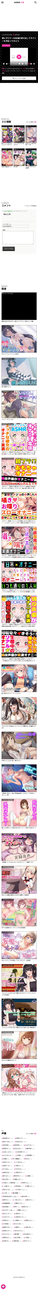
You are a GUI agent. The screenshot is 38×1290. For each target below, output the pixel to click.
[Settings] (34, 63)
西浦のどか (7, 1231)
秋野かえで (21, 1138)
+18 (19, 2)
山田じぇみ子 (8, 1152)
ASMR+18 (21, 1277)
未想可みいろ (20, 1217)
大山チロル (30, 1145)
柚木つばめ (8, 1142)
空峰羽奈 (17, 1241)
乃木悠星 (7, 1224)
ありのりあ (19, 1224)
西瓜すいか (8, 1162)
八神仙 (28, 1237)
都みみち (31, 1200)
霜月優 (18, 1234)
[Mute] (26, 63)
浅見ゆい (19, 1213)
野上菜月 (7, 1179)
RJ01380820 (6, 45)
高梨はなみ (8, 1172)
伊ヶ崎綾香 (17, 1159)
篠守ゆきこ (19, 1176)
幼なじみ (32, 71)
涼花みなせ (21, 1142)
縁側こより (23, 1210)
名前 (19, 224)
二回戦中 (18, 1220)
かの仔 (6, 1193)
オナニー (18, 71)
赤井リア (27, 1241)
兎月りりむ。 (8, 1189)
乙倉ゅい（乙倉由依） (11, 1183)
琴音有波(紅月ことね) (11, 1196)
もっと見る (30, 122)
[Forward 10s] (22, 63)
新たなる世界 (29, 68)
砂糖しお (31, 1186)
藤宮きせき (8, 1227)
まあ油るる (28, 1234)
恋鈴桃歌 (31, 1155)
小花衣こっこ (22, 1189)
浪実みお (7, 1220)
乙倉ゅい (19, 1165)
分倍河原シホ (22, 1152)
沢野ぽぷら (20, 1172)
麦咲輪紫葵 (8, 1203)
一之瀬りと (8, 1186)
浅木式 (28, 1159)
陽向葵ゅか (8, 1138)
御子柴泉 (7, 1145)
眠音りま (27, 1207)
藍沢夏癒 (17, 1193)
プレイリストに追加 (20, 78)
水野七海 (29, 1227)
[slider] (9, 64)
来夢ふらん (27, 1183)
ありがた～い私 (9, 1210)
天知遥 (20, 1155)
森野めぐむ (30, 1220)
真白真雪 (7, 1207)
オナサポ (12, 71)
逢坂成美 (18, 1145)
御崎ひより (19, 1179)
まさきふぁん (20, 1231)
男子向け (17, 35)
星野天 (18, 1227)
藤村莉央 (31, 1148)
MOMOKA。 (20, 1169)
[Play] (4, 63)
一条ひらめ (19, 1200)
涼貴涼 (6, 1159)
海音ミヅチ (8, 1165)
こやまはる (20, 1162)
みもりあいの (8, 1155)
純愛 (3, 73)
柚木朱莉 (26, 1196)
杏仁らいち (8, 1213)
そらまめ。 (8, 1169)
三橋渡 (30, 1176)
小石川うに (8, 1217)
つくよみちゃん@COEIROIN (12, 68)
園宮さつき (20, 1203)
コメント (19, 230)
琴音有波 (19, 1186)
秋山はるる (19, 1148)
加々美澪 (18, 1237)
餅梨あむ (7, 1148)
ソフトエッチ (25, 71)
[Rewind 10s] (19, 63)
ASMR (7, 71)
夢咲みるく (7, 1237)
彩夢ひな (7, 1241)
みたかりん (7, 1234)
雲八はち (7, 1176)
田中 (17, 1207)
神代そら (7, 1200)
